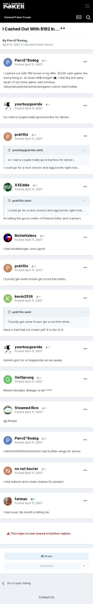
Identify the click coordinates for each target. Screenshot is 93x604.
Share (47, 556)
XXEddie (22, 185)
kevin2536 (24, 296)
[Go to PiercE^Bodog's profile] (7, 62)
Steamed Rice (26, 408)
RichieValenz (26, 235)
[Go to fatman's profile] (7, 501)
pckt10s (21, 134)
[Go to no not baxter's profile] (7, 470)
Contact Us (46, 597)
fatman (21, 499)
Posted (29, 64)
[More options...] (85, 62)
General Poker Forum (38, 44)
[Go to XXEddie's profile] (7, 187)
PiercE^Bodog (17, 40)
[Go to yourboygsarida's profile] (7, 106)
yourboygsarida (28, 104)
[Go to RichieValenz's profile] (7, 238)
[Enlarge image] (55, 77)
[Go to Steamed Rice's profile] (7, 410)
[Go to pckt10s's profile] (7, 136)
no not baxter (26, 468)
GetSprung (24, 377)
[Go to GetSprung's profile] (7, 379)
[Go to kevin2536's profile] (7, 298)
